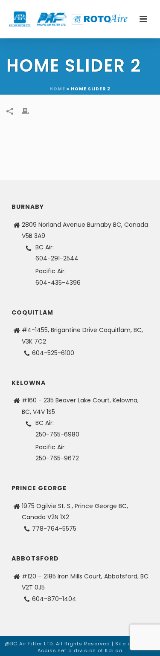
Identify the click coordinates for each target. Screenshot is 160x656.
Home (57, 89)
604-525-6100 (53, 353)
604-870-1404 (54, 599)
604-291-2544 (57, 258)
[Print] (29, 111)
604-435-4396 (58, 282)
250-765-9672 (57, 458)
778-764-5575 (54, 528)
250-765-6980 (57, 434)
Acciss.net (52, 650)
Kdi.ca (113, 650)
